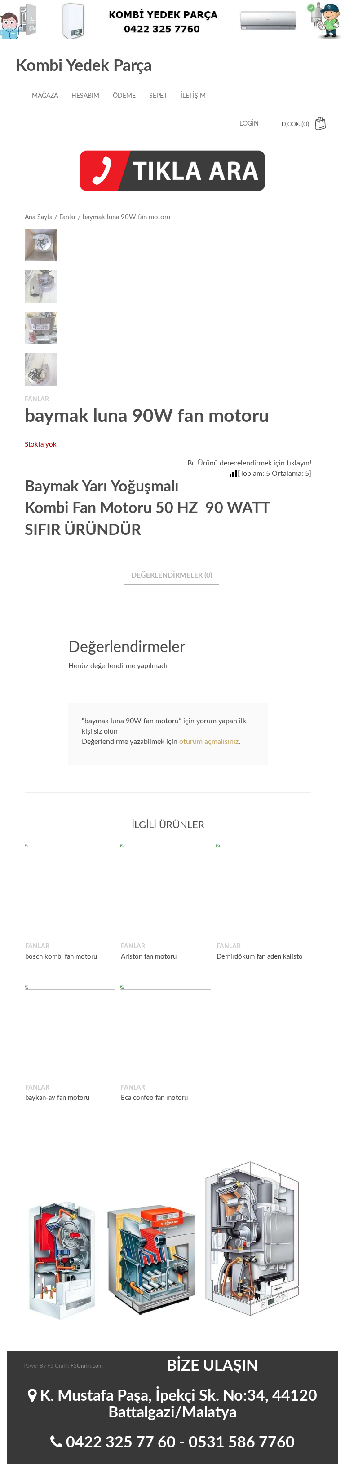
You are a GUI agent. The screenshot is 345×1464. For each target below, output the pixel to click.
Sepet (158, 96)
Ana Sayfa (39, 217)
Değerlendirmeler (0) (171, 575)
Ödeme (124, 96)
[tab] (171, 576)
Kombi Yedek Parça (84, 66)
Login (249, 124)
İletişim (193, 96)
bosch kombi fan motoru (61, 956)
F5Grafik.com (87, 1365)
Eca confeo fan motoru (154, 1098)
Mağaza (45, 96)
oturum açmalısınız (209, 741)
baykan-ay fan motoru (57, 1098)
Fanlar (67, 217)
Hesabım (85, 96)
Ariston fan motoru (149, 956)
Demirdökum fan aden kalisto (260, 956)
